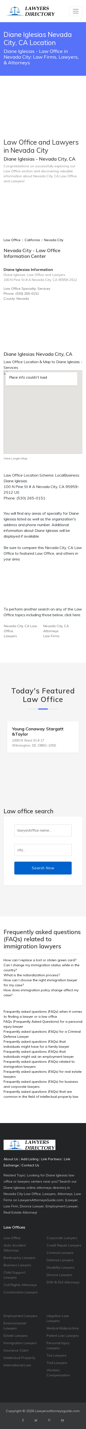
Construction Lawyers (21, 1292)
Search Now (43, 868)
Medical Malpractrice (63, 1328)
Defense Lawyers (60, 1260)
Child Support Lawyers (15, 1275)
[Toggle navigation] (75, 11)
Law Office (12, 240)
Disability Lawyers (61, 1267)
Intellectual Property (19, 1358)
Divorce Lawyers (59, 1275)
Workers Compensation (58, 1372)
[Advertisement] (43, 95)
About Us (11, 1159)
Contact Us (30, 1165)
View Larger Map (15, 458)
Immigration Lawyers (20, 1343)
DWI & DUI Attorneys (63, 1282)
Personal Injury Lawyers (58, 1345)
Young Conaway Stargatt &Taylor (38, 731)
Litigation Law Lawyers (58, 1318)
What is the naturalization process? (32, 975)
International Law (17, 1365)
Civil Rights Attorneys (20, 1285)
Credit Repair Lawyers (64, 1245)
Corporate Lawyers (62, 1238)
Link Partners (51, 1159)
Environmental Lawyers (15, 1325)
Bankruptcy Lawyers (19, 1258)
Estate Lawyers (16, 1335)
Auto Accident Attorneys (15, 1247)
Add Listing (29, 1159)
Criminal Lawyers (60, 1253)
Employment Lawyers (21, 1316)
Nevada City (53, 240)
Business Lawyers (17, 1265)
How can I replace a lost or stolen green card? (40, 960)
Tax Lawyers (56, 1355)
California (32, 240)
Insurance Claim (16, 1350)
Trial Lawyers (57, 1363)
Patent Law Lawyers (63, 1335)
